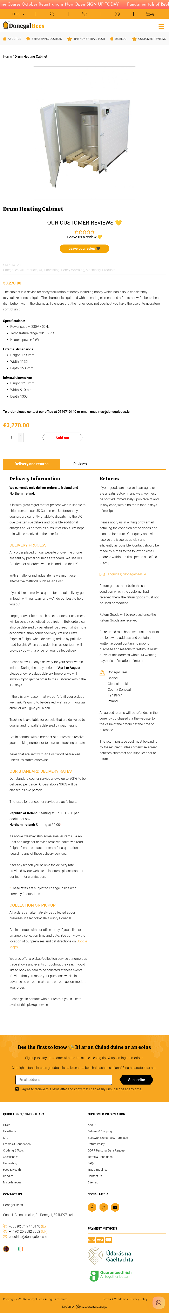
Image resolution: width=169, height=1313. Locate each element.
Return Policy (96, 1144)
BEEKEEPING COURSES (47, 38)
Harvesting (52, 270)
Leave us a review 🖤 (84, 248)
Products (108, 270)
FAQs (91, 1163)
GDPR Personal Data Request (106, 1150)
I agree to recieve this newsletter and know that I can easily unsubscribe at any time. (81, 1089)
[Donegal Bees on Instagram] (103, 1207)
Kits (5, 1137)
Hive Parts (9, 1131)
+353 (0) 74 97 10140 (27, 1226)
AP (40, 270)
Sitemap (93, 1182)
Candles (8, 1176)
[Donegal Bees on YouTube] (115, 1207)
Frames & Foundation (17, 1144)
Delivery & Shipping (100, 1131)
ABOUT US (14, 38)
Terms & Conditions (100, 1157)
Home (7, 57)
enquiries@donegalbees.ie (127, 574)
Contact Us (95, 1176)
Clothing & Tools (13, 1150)
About (92, 1125)
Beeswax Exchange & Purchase (108, 1137)
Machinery (93, 270)
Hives (6, 1125)
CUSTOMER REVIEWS (152, 38)
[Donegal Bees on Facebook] (92, 1207)
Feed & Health (12, 1169)
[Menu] (161, 25)
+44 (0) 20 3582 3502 (28, 1231)
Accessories (10, 1157)
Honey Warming (72, 270)
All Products (29, 270)
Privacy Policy (138, 1299)
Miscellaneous (12, 1182)
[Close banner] (164, 5)
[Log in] (117, 14)
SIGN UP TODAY (96, 4)
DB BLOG (121, 38)
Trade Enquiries (97, 1169)
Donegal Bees (35, 1299)
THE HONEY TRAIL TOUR (89, 38)
